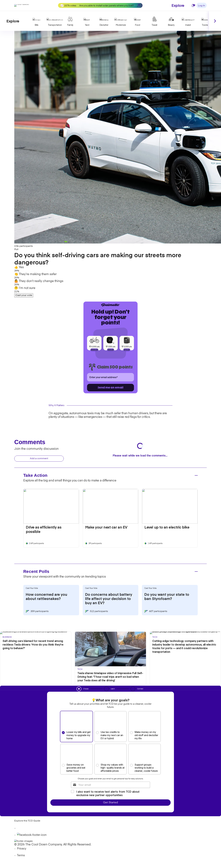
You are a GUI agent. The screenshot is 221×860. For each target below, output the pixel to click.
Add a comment (39, 458)
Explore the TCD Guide (27, 821)
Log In (201, 6)
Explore (178, 5)
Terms (21, 855)
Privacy (21, 848)
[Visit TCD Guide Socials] (20, 828)
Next (215, 21)
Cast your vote (23, 295)
